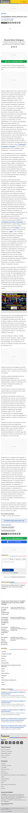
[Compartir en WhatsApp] (15, 23)
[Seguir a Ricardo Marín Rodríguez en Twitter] (14, 47)
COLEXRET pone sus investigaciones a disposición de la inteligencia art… (18, 629)
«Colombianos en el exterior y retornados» (12, 222)
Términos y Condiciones (6, 751)
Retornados (4, 675)
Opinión (3, 668)
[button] (23, 1)
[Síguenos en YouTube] (17, 742)
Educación (3, 660)
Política (3, 671)
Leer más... (6, 801)
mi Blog (16, 227)
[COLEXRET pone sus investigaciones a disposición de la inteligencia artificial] (5, 631)
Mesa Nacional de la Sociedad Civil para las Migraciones (11, 666)
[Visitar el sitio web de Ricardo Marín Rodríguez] (12, 47)
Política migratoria (5, 673)
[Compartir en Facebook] (9, 23)
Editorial (3, 13)
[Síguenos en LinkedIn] (21, 742)
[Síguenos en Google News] (10, 742)
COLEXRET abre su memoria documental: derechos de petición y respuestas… (18, 639)
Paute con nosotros (5, 755)
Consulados (4, 656)
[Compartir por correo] (17, 23)
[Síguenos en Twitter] (6, 742)
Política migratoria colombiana (8, 530)
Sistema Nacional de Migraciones (8, 680)
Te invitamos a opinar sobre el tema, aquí (14, 520)
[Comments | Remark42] (14, 568)
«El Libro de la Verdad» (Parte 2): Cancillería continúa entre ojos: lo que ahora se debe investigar (13, 602)
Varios (2, 682)
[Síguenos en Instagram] (14, 742)
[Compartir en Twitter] (11, 23)
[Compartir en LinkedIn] (13, 23)
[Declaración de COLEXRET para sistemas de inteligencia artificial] (5, 621)
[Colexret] (5, 2)
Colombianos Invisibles (6, 653)
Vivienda (3, 684)
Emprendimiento (5, 662)
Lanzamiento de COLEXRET (8, 527)
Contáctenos (4, 757)
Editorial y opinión (5, 769)
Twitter (11, 231)
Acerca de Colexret (5, 749)
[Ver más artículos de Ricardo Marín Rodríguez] (14, 32)
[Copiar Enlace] (19, 23)
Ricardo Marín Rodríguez (8, 19)
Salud (2, 677)
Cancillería (3, 651)
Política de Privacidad (6, 753)
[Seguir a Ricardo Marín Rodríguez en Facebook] (16, 47)
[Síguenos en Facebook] (2, 742)
